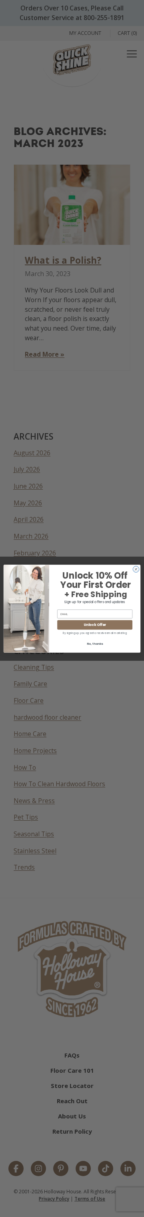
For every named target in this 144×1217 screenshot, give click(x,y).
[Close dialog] (136, 569)
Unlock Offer (95, 624)
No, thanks (95, 644)
